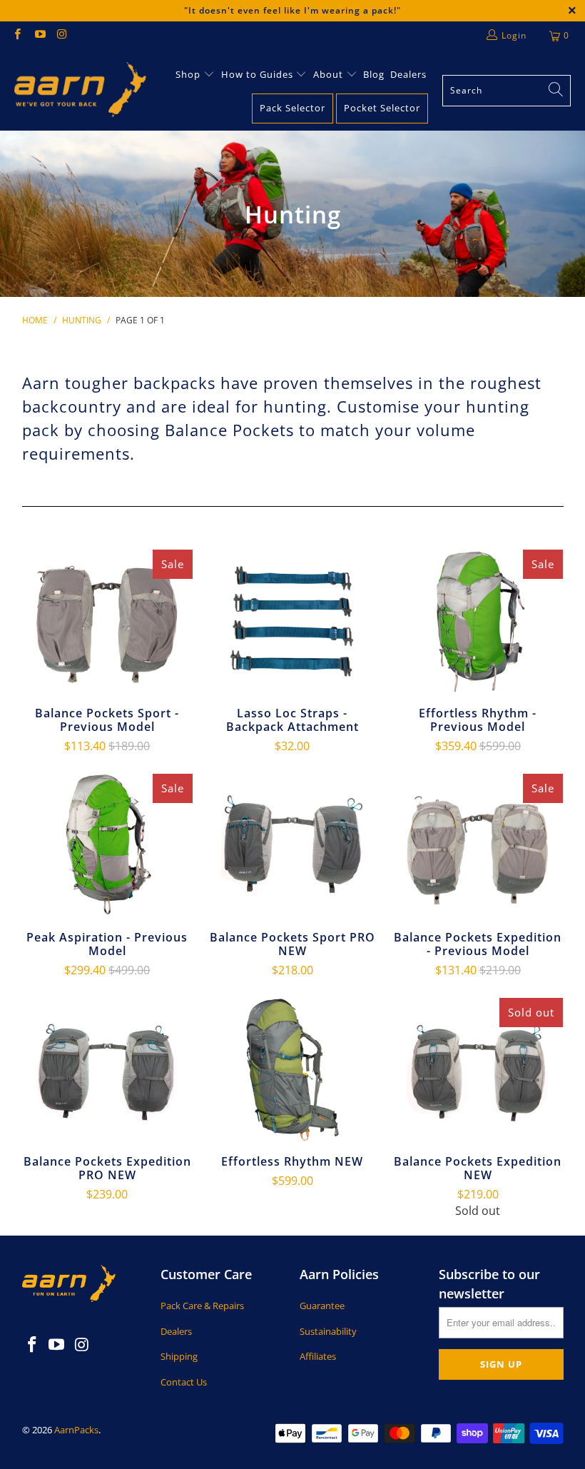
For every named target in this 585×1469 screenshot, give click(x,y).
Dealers (408, 74)
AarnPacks (76, 1429)
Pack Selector (292, 107)
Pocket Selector (382, 107)
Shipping (179, 1356)
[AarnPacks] (80, 90)
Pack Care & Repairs (202, 1305)
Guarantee (322, 1305)
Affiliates (318, 1356)
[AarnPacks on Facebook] (17, 35)
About (329, 74)
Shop (188, 74)
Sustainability (328, 1331)
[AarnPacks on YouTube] (39, 35)
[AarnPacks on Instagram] (62, 35)
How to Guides (257, 74)
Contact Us (184, 1381)
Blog (374, 74)
